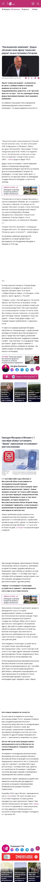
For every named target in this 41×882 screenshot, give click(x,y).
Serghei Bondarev (18, 366)
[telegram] (35, 78)
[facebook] (28, 78)
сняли (9, 796)
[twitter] (31, 78)
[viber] (38, 78)
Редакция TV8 (17, 846)
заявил (11, 159)
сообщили (20, 527)
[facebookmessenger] (26, 78)
